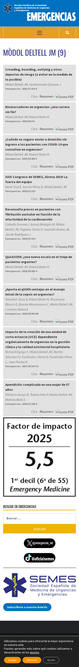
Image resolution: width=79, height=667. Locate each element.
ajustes (34, 652)
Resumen (46, 96)
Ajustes (51, 660)
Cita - (35, 96)
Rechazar (32, 660)
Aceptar (12, 660)
